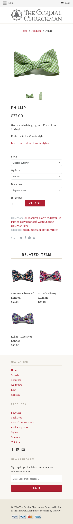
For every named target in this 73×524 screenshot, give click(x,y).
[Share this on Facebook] (25, 237)
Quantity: (16, 198)
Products (36, 30)
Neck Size (17, 184)
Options (15, 170)
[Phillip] (36, 64)
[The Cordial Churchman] (36, 15)
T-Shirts (15, 442)
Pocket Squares (19, 427)
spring (45, 229)
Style (14, 156)
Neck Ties (16, 417)
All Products (31, 218)
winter (54, 229)
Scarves (15, 437)
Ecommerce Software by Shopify (43, 510)
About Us (16, 380)
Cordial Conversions (22, 422)
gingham (36, 229)
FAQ (13, 390)
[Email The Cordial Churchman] (23, 449)
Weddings (16, 385)
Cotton (54, 218)
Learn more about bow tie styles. (30, 143)
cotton (26, 229)
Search (15, 375)
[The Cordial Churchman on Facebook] (12, 449)
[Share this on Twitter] (21, 237)
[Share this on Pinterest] (29, 237)
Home (14, 370)
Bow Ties (44, 218)
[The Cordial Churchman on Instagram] (17, 449)
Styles (14, 432)
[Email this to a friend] (33, 237)
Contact (15, 394)
